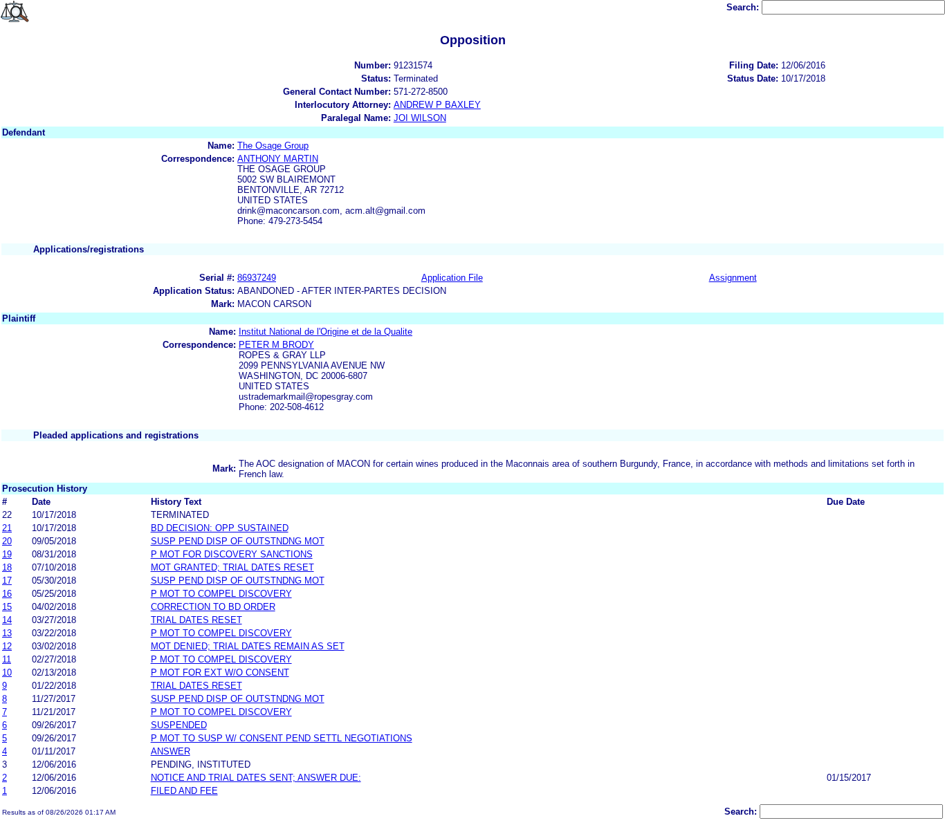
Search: (744, 7)
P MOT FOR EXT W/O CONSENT (220, 672)
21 (7, 528)
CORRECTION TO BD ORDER (213, 607)
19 (7, 554)
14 (7, 620)
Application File (452, 277)
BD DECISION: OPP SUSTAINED (219, 528)
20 (7, 541)
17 (7, 580)
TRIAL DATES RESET (196, 620)
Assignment (733, 277)
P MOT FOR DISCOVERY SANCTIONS (232, 554)
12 (7, 646)
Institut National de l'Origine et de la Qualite (325, 331)
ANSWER (170, 751)
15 (7, 607)
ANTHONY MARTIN (277, 159)
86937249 (256, 277)
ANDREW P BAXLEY (437, 105)
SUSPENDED (179, 725)
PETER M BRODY (276, 345)
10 (7, 672)
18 (7, 567)
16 (7, 593)
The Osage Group (273, 145)
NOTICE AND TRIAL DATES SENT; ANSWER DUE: (256, 777)
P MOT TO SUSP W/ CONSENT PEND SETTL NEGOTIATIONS (281, 738)
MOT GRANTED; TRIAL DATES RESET (232, 567)
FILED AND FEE (184, 791)
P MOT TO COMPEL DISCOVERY (221, 593)
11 (6, 659)
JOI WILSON (420, 118)
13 (7, 633)
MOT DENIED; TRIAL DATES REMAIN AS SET (248, 646)
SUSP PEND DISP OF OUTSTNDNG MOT (237, 541)
